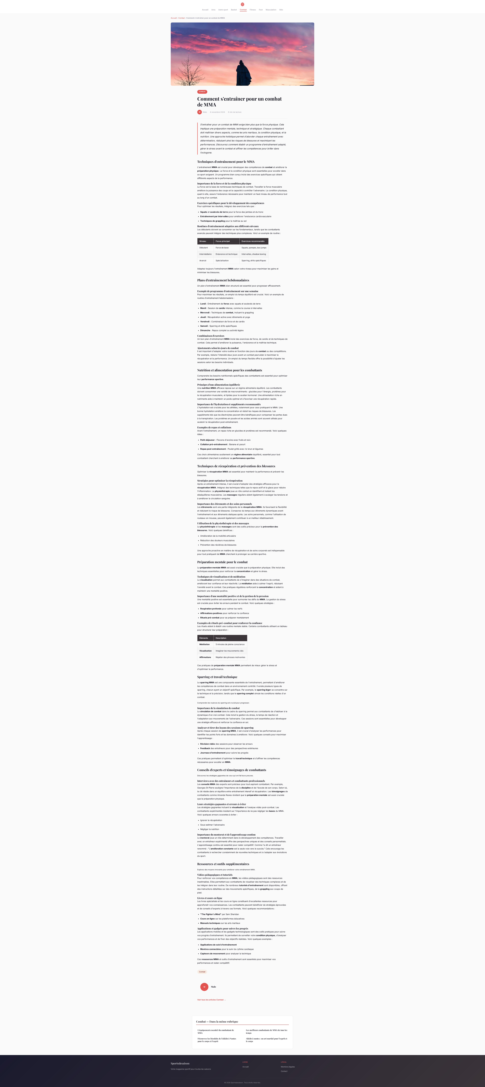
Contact (284, 1071)
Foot (261, 10)
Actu (213, 10)
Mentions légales (288, 1067)
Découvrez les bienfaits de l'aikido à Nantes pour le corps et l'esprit (217, 1040)
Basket (234, 10)
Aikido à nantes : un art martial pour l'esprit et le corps (266, 1040)
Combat (243, 10)
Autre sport (223, 10)
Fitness (253, 10)
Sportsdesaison (180, 1063)
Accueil (205, 10)
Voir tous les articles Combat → (211, 1000)
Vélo (281, 10)
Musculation (271, 10)
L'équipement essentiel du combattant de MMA (216, 1031)
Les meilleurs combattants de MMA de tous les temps (266, 1031)
